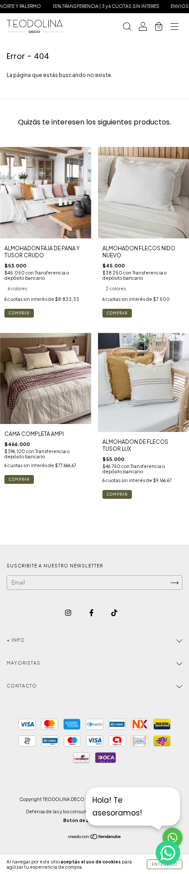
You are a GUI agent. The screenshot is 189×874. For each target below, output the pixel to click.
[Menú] (174, 27)
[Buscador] (127, 27)
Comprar (19, 313)
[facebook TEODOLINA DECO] (92, 613)
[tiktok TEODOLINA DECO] (114, 613)
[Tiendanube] (94, 837)
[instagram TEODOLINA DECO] (68, 613)
